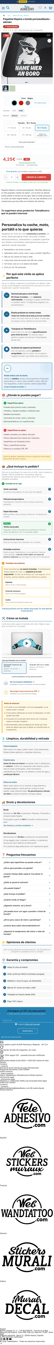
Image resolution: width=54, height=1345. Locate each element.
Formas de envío (6, 1068)
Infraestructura (23, 1075)
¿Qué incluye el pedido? (14, 894)
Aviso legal (42, 1081)
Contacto (4, 1086)
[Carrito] (50, 7)
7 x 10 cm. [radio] (12, 128)
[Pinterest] (7, 1340)
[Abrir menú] (4, 8)
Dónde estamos (36, 1075)
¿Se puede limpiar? (12, 888)
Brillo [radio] (21, 111)
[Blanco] (7, 103)
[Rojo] (21, 103)
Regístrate (28, 1031)
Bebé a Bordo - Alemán (21, 15)
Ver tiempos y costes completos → (18, 825)
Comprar (4, 1066)
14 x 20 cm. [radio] (12, 135)
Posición (6, 116)
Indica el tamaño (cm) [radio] (42, 135)
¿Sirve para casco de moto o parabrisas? (22, 919)
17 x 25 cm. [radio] (27, 135)
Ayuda (41, 1088)
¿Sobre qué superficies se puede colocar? (23, 862)
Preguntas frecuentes (9, 1069)
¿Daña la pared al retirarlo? (16, 882)
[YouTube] (10, 1340)
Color (27, 98)
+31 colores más (40, 103)
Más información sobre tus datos (11, 1037)
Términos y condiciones (9, 1081)
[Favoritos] (40, 7)
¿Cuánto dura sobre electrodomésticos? (22, 925)
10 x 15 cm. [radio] (42, 128)
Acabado (6, 111)
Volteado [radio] (23, 116)
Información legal (8, 1079)
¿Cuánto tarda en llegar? (15, 899)
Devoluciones (33, 1068)
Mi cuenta (34, 1088)
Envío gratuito (11, 171)
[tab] (6, 88)
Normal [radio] (14, 116)
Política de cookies (7, 1082)
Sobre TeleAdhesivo (8, 1075)
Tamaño (27, 123)
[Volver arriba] (1, 1344)
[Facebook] (4, 1340)
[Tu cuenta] (45, 7)
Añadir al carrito (36, 177)
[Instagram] (1, 1340)
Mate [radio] (14, 111)
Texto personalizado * (27, 142)
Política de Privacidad (32, 1024)
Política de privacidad (29, 1081)
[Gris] (28, 103)
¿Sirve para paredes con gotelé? (18, 868)
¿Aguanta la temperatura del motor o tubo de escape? (24, 932)
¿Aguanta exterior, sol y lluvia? (18, 905)
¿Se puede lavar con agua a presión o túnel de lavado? (25, 912)
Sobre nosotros (7, 1073)
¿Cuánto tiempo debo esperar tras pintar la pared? (23, 875)
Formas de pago (20, 1068)
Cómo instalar (23, 1069)
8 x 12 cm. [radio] (27, 128)
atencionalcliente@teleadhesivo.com (15, 1088)
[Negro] (14, 103)
